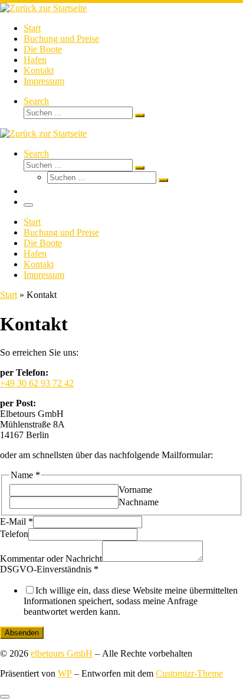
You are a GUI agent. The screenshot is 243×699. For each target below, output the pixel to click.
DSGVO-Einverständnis (49, 569)
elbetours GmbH (62, 653)
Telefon (14, 534)
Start (8, 295)
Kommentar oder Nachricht (51, 559)
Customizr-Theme (189, 673)
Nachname (139, 502)
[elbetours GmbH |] (43, 8)
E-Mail (16, 521)
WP (65, 673)
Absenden (22, 632)
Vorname (135, 490)
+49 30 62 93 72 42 (37, 383)
